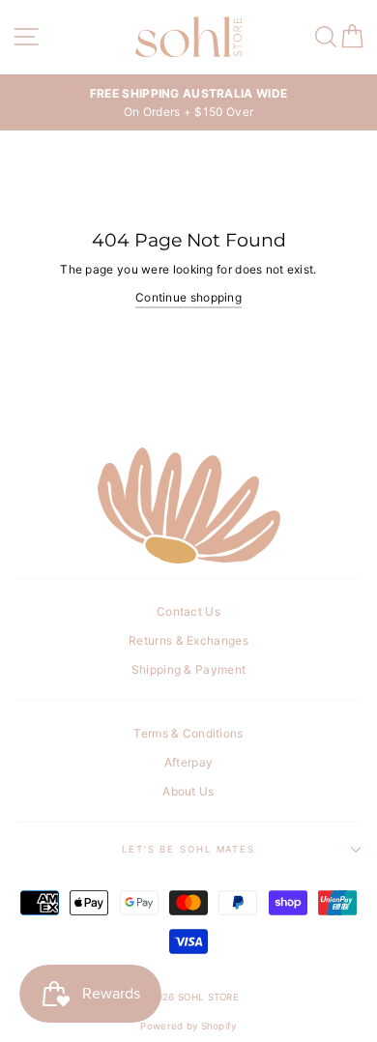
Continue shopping (188, 297)
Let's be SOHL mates (188, 849)
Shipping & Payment (188, 669)
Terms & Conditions (188, 733)
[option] (188, 102)
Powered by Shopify (188, 1026)
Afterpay (188, 762)
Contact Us (188, 611)
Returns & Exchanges (188, 640)
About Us (188, 791)
